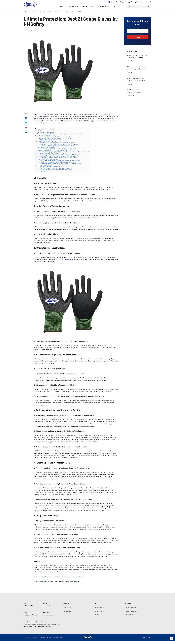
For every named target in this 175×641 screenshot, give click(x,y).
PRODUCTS (72, 6)
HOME (62, 6)
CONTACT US (116, 6)
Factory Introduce (131, 611)
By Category (67, 607)
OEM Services (130, 615)
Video (97, 615)
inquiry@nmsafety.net (30, 615)
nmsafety (50, 129)
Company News (99, 607)
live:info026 (46, 606)
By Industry (67, 611)
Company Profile (131, 607)
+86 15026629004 (48, 615)
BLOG (83, 6)
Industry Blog (43, 12)
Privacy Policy (58, 637)
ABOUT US (103, 6)
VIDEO (93, 6)
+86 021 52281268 (29, 606)
